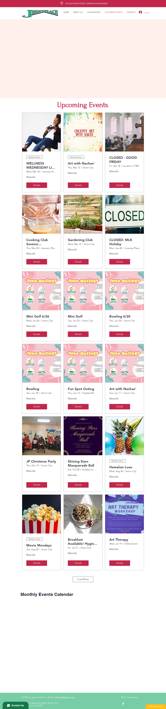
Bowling (32, 389)
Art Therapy (118, 540)
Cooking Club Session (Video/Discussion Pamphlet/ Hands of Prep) (40, 242)
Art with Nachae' (81, 163)
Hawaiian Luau (120, 467)
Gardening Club (80, 240)
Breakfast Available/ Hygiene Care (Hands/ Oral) (83, 542)
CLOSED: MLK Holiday (120, 242)
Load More (83, 579)
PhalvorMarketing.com (65, 697)
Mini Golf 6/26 (37, 316)
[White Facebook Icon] (123, 704)
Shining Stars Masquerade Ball (81, 463)
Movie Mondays (39, 545)
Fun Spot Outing (81, 389)
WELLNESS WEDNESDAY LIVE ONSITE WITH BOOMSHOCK (41, 165)
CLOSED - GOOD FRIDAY (123, 160)
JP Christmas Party (41, 461)
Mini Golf (75, 316)
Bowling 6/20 (119, 316)
